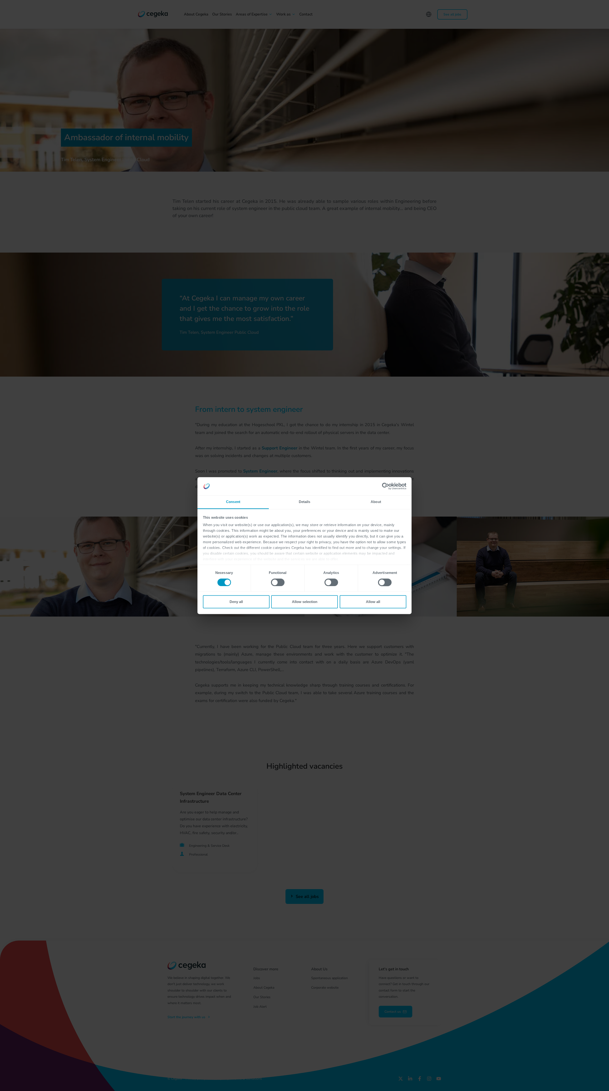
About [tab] (376, 502)
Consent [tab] (233, 502)
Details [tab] (304, 502)
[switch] (278, 582)
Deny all (236, 602)
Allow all (373, 602)
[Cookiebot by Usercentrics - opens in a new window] (385, 486)
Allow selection (304, 602)
